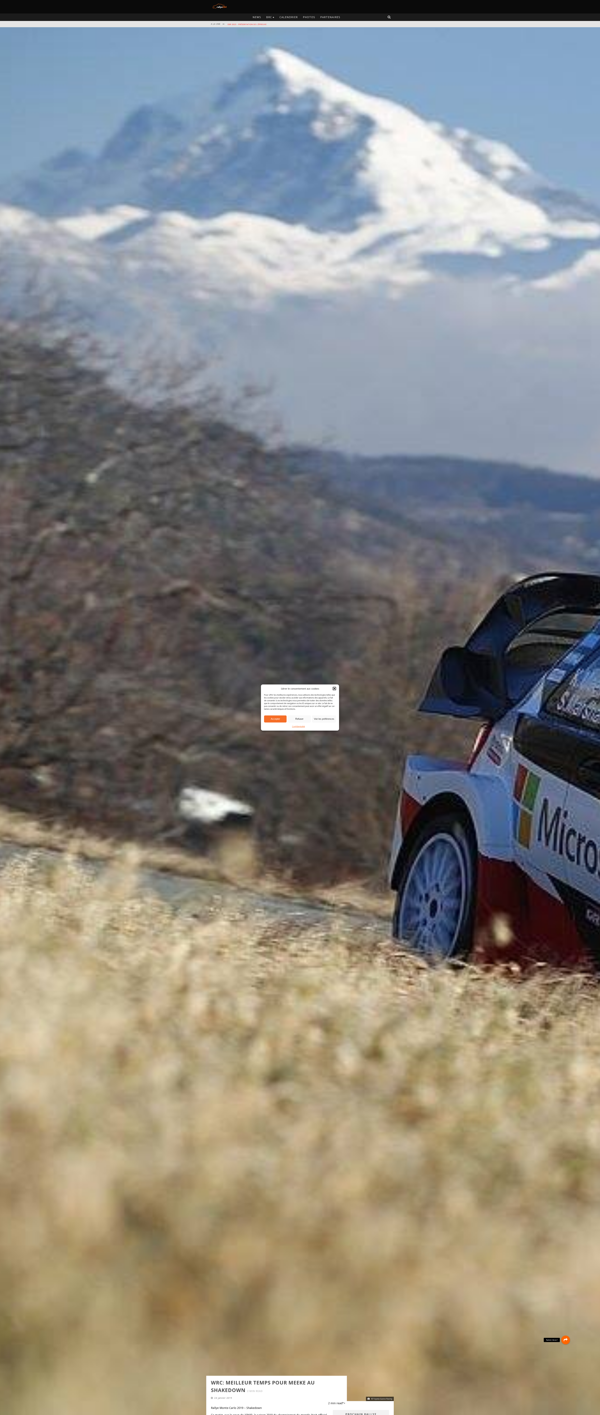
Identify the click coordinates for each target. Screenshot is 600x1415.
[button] (334, 688)
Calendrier (289, 17)
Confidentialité (298, 726)
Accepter (275, 719)
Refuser (299, 719)
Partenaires (330, 17)
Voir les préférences (324, 719)
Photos (309, 17)
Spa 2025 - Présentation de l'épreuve (247, 24)
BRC (269, 17)
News (257, 17)
